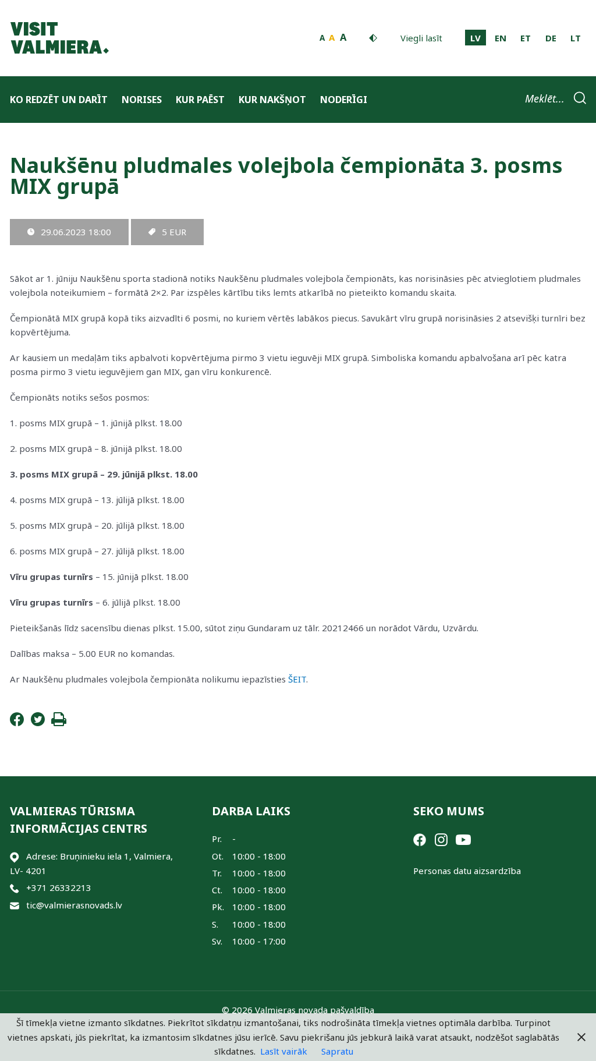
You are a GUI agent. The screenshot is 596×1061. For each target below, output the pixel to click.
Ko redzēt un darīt (59, 99)
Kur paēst (200, 99)
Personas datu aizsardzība (467, 870)
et (525, 38)
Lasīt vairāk (283, 1051)
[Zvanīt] (14, 887)
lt (575, 38)
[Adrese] (14, 856)
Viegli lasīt (421, 38)
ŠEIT (297, 679)
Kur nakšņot (272, 99)
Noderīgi (343, 99)
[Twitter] (38, 722)
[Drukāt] (58, 722)
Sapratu (337, 1051)
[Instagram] (441, 838)
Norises (142, 99)
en (500, 38)
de (550, 38)
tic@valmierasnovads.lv (74, 905)
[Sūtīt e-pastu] (14, 905)
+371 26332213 (58, 887)
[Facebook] (17, 722)
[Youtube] (463, 838)
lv (475, 38)
